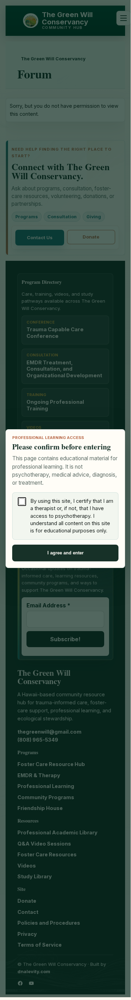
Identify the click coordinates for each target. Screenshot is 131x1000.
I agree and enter (65, 552)
